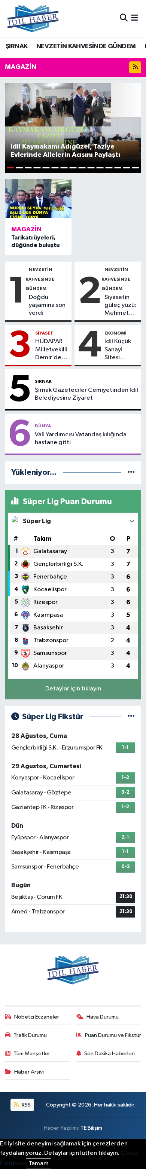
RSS (26, 1105)
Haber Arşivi (29, 1072)
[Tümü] (131, 472)
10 (91, 167)
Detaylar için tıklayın (73, 689)
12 (109, 167)
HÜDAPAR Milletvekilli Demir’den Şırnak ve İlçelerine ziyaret (51, 349)
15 (135, 167)
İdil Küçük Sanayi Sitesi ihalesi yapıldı (117, 349)
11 (100, 167)
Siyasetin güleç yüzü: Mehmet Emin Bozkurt (120, 305)
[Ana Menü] (134, 18)
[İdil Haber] (33, 18)
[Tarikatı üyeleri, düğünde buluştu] (38, 198)
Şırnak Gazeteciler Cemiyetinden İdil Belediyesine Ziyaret (86, 394)
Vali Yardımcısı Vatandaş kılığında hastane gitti (81, 438)
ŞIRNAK (16, 46)
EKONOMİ (115, 333)
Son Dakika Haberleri (109, 1053)
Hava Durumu (102, 1017)
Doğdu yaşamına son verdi (47, 305)
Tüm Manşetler (31, 1053)
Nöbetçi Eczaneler (36, 1017)
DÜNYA (43, 426)
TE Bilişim (91, 1128)
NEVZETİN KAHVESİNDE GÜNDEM (86, 46)
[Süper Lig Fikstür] (131, 717)
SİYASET (44, 333)
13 (118, 167)
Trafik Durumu (30, 1035)
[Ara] (124, 18)
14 (126, 167)
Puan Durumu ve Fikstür (113, 1035)
